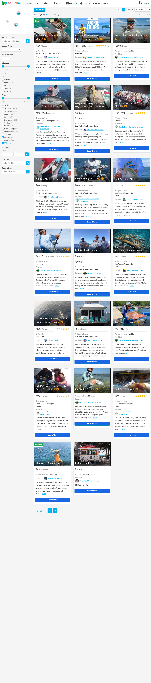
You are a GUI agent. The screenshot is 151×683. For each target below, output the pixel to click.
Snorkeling (10, 120)
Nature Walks (11, 131)
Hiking (9, 114)
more (86, 72)
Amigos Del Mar (54, 57)
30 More (7, 143)
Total (7, 88)
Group (8, 82)
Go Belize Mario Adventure (89, 481)
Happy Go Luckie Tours (96, 57)
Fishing (8, 137)
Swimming (10, 111)
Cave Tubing (10, 129)
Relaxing (9, 140)
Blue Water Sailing (55, 478)
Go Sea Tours (53, 340)
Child (7, 91)
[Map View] (123, 9)
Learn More (53, 78)
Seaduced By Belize (94, 340)
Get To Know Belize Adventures (131, 57)
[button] (7, 21)
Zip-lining (9, 134)
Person (8, 79)
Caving (8, 123)
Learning (9, 117)
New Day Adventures (95, 130)
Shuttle (8, 126)
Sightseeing (10, 108)
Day (7, 85)
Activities (40, 10)
